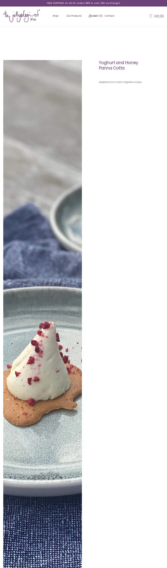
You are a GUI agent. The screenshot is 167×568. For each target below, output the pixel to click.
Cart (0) (159, 15)
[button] (150, 15)
